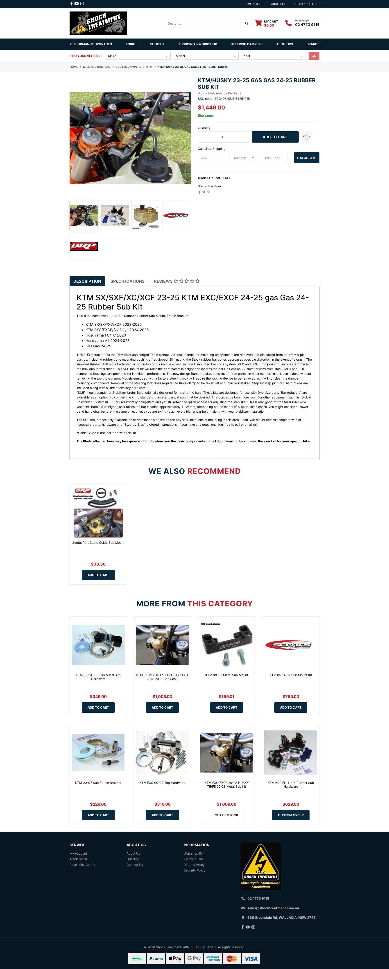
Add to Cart (275, 137)
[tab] (87, 281)
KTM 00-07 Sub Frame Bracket (98, 783)
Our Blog (133, 859)
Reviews (164, 281)
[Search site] (246, 23)
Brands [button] (313, 44)
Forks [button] (131, 44)
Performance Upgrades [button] (91, 44)
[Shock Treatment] (98, 23)
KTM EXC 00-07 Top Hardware (162, 783)
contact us (253, 4)
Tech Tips (284, 44)
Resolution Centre (82, 865)
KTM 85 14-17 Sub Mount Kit (290, 675)
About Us (133, 853)
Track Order (78, 859)
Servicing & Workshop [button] (197, 44)
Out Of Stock (226, 815)
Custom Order (291, 815)
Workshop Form (195, 853)
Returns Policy (194, 865)
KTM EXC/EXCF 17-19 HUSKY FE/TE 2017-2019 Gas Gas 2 (162, 677)
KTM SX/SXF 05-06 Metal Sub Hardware (98, 677)
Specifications (128, 281)
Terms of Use (193, 859)
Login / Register (306, 4)
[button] (306, 137)
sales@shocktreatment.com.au (273, 908)
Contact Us (135, 865)
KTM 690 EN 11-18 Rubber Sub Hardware (291, 784)
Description (87, 281)
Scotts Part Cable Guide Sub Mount (98, 542)
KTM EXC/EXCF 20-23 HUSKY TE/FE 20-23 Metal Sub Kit (227, 784)
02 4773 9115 (307, 24)
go (314, 56)
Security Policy (195, 870)
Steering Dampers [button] (246, 44)
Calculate (306, 158)
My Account (78, 853)
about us (278, 4)
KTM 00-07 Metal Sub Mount (226, 675)
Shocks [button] (157, 44)
